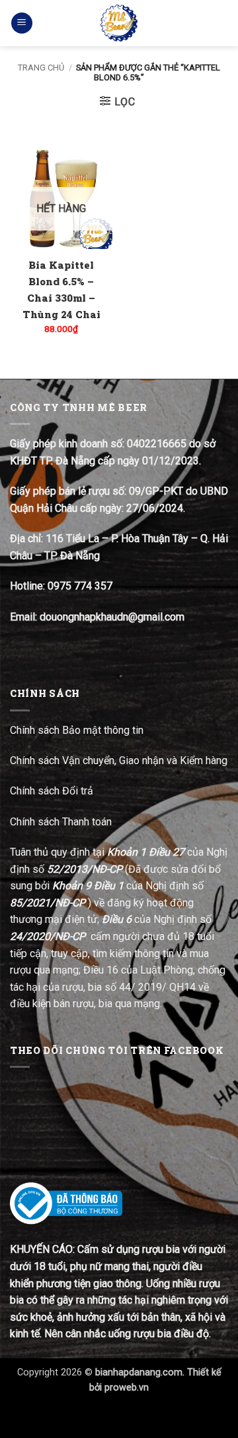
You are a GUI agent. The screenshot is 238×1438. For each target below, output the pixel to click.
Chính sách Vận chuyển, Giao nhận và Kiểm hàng (118, 760)
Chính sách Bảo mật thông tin (76, 730)
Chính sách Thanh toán (61, 822)
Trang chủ (41, 67)
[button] (21, 23)
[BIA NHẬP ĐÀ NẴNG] (119, 23)
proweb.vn (126, 1387)
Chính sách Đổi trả (53, 791)
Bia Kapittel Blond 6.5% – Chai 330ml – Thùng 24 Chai (61, 289)
